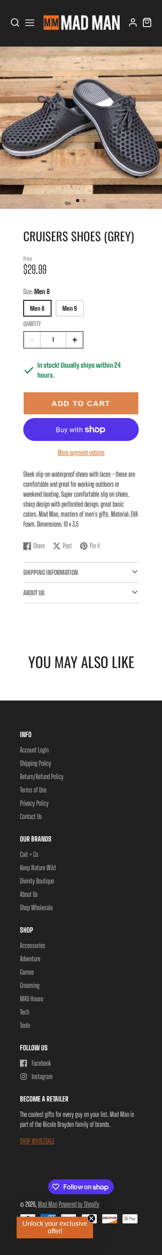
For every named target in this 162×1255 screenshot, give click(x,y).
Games (27, 972)
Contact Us (31, 816)
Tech (24, 1012)
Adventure (30, 959)
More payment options (81, 452)
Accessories (32, 945)
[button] (77, 200)
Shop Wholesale (36, 907)
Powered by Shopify (79, 1204)
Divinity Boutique (37, 881)
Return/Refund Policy (42, 776)
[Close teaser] (91, 1218)
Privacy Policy (34, 803)
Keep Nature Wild (38, 867)
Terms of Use (33, 790)
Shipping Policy (35, 763)
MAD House (31, 999)
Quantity (32, 323)
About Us (29, 894)
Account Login (34, 750)
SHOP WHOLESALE (37, 1141)
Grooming (29, 985)
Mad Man (47, 1204)
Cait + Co (29, 854)
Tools (25, 1025)
